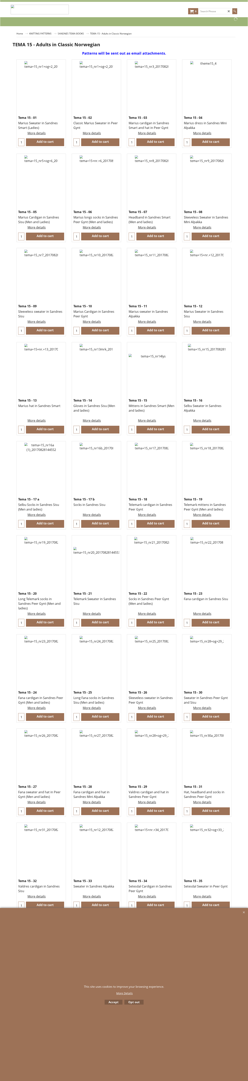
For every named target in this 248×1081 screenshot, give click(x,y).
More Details (124, 993)
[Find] (234, 11)
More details (37, 133)
